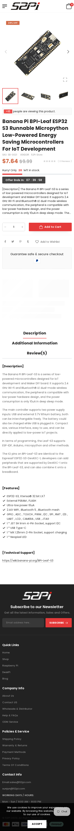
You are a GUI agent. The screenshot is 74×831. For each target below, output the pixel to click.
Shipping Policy (11, 739)
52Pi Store (36, 154)
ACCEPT (37, 824)
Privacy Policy (11, 758)
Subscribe (56, 623)
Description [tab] (34, 333)
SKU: (5, 154)
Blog (5, 678)
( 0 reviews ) (65, 161)
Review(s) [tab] (37, 353)
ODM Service (10, 722)
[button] (68, 51)
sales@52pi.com (20, 782)
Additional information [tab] (34, 343)
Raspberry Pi (10, 665)
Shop (5, 659)
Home (6, 652)
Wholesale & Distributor (17, 709)
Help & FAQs (10, 715)
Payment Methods (14, 752)
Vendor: (25, 154)
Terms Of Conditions (15, 765)
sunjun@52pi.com (13, 788)
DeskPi (6, 672)
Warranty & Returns (14, 745)
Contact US (9, 702)
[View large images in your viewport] (65, 79)
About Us (8, 696)
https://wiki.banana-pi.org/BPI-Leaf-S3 (27, 560)
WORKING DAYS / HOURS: (18, 795)
